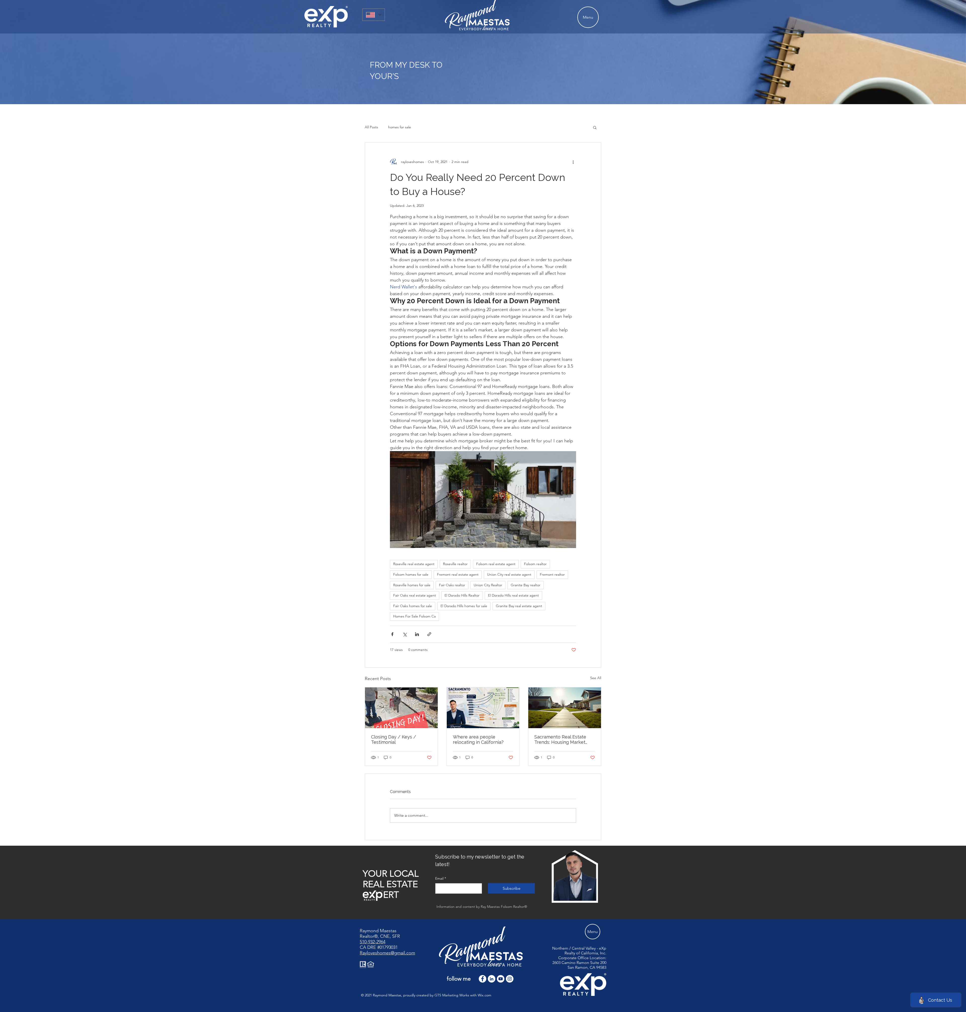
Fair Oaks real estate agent (414, 595)
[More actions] (573, 162)
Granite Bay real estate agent (519, 606)
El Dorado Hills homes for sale (463, 606)
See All (595, 678)
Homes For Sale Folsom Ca (414, 616)
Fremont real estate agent (457, 574)
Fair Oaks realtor (452, 585)
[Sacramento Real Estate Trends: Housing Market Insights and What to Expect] (564, 707)
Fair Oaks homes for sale (412, 606)
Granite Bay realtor (525, 585)
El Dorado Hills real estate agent (513, 595)
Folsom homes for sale (410, 574)
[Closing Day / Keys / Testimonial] (401, 707)
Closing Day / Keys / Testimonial (393, 739)
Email (440, 878)
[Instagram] (509, 979)
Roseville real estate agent (413, 564)
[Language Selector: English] (373, 15)
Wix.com (484, 995)
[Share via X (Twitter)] (404, 634)
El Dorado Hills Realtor (462, 595)
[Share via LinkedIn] (417, 634)
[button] (594, 127)
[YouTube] (500, 979)
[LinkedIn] (491, 979)
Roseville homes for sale (411, 585)
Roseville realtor (455, 564)
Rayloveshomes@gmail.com (387, 953)
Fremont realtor (552, 574)
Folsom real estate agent (495, 564)
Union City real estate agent (509, 574)
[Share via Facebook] (392, 634)
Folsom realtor (535, 564)
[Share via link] (429, 634)
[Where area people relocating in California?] (483, 707)
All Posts (371, 127)
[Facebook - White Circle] (482, 979)
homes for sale (399, 127)
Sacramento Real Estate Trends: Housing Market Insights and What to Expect (560, 739)
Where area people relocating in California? (478, 739)
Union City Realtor (488, 585)
